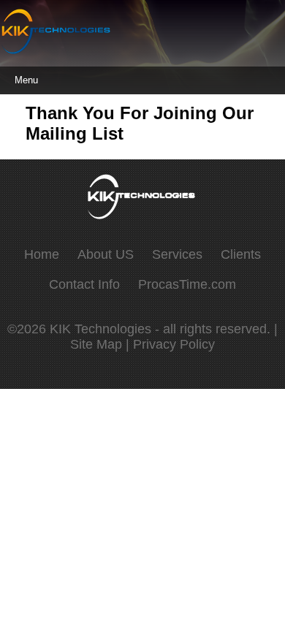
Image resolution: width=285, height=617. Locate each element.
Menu (26, 80)
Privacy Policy (174, 344)
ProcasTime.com (187, 284)
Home (41, 254)
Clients (241, 254)
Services (177, 254)
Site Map (96, 344)
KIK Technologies (102, 329)
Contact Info (84, 284)
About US (105, 254)
